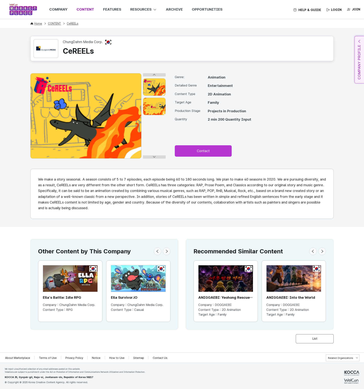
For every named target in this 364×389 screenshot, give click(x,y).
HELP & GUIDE (309, 10)
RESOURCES (140, 9)
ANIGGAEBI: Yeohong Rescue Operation (224, 297)
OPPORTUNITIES (207, 9)
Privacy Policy (74, 358)
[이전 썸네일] (154, 74)
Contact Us (160, 358)
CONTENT (85, 9)
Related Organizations (340, 358)
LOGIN (336, 10)
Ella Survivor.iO (124, 297)
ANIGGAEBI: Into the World (290, 297)
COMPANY (58, 9)
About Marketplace (17, 358)
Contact (203, 151)
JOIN (356, 9)
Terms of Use (48, 358)
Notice (96, 358)
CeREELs (72, 23)
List (314, 338)
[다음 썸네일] (154, 157)
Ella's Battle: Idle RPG (62, 297)
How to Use (117, 358)
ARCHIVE (174, 9)
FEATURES (112, 9)
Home (38, 23)
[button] (157, 251)
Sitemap (138, 358)
